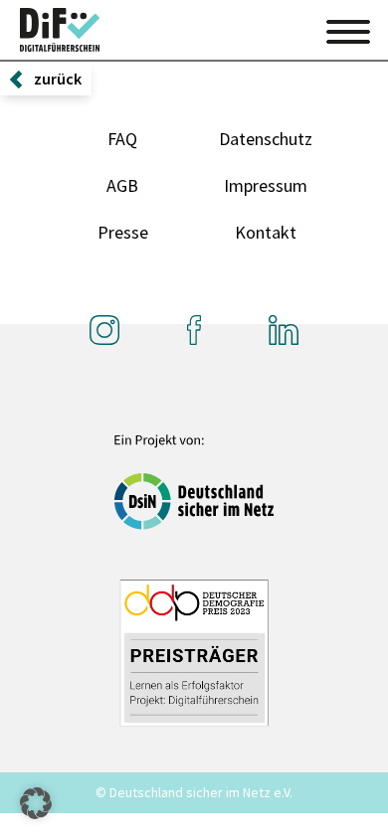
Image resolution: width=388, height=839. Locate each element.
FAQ (122, 138)
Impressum (265, 185)
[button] (36, 803)
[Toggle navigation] (348, 29)
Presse (122, 232)
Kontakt (265, 232)
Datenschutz (265, 138)
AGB (122, 185)
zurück (58, 78)
